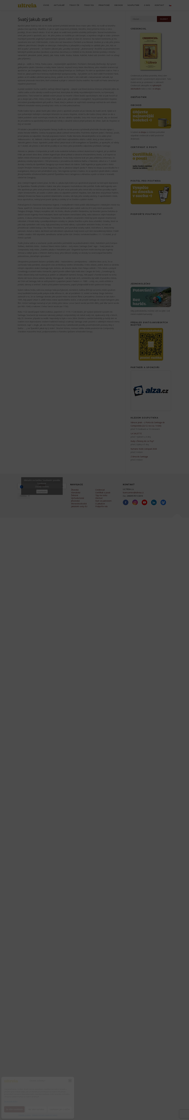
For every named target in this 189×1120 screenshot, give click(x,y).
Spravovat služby (10, 1101)
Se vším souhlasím (14, 1109)
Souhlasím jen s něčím (59, 1109)
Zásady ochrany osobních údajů (44, 1115)
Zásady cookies (24, 1115)
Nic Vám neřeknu (36, 1109)
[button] (70, 1080)
